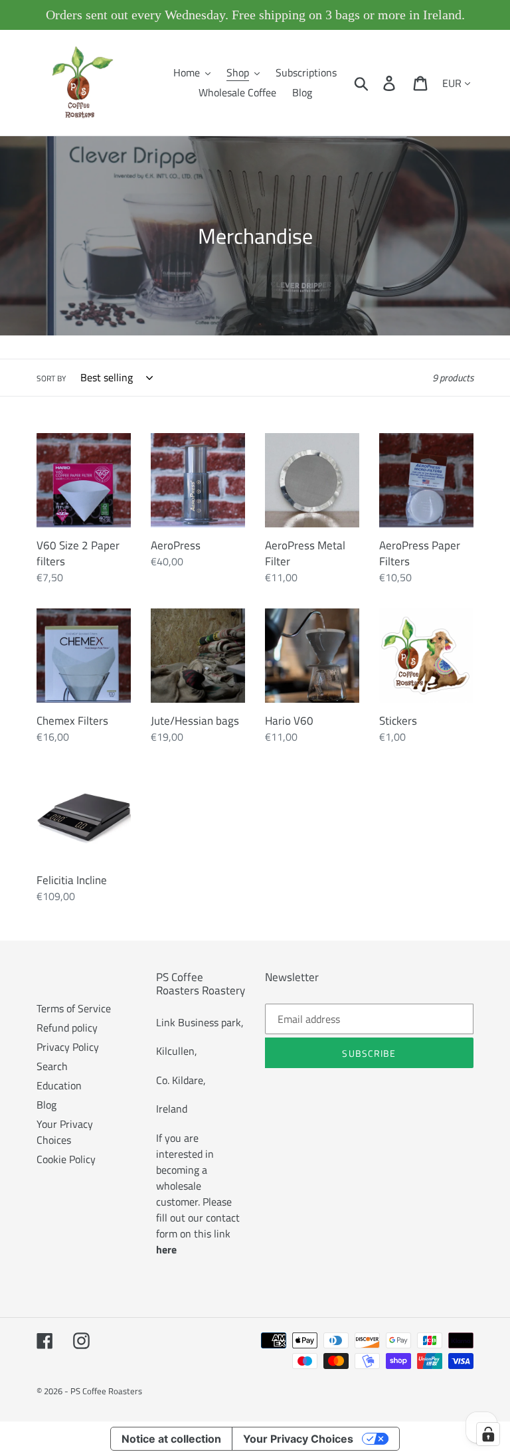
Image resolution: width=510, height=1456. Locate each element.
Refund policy (67, 1028)
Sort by (51, 379)
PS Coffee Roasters (106, 1391)
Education (59, 1085)
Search (52, 1066)
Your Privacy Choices (65, 1132)
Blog (46, 1105)
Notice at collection (171, 1438)
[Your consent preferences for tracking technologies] (488, 1434)
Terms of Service (74, 1008)
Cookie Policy (66, 1159)
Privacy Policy (68, 1047)
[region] (255, 15)
